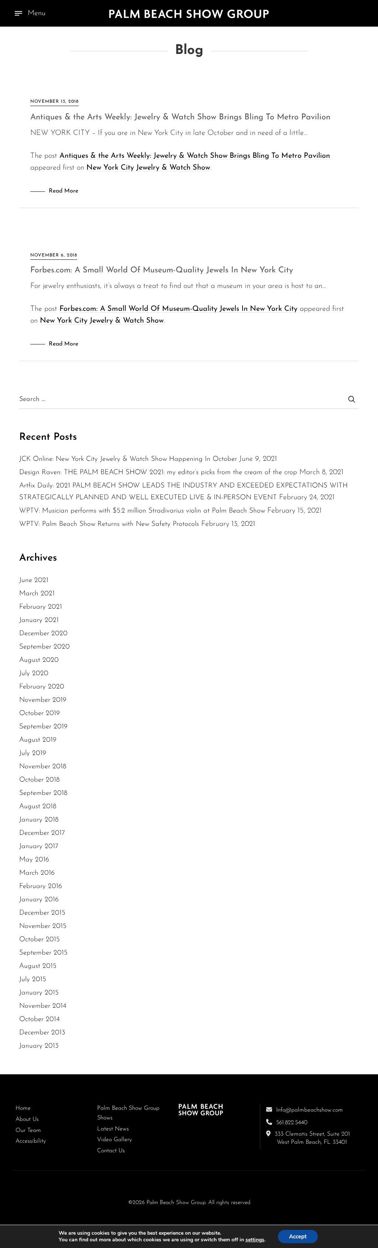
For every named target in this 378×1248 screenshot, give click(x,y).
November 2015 (42, 926)
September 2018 (43, 793)
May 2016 (34, 859)
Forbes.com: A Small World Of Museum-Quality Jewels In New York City (161, 270)
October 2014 (39, 1019)
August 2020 (39, 660)
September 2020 (44, 646)
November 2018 (42, 766)
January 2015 (39, 992)
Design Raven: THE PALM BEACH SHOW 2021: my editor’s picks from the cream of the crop (158, 472)
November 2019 (42, 700)
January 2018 (39, 819)
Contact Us (111, 1151)
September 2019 (43, 726)
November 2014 (42, 1006)
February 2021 (40, 607)
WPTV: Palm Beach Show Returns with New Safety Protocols (109, 524)
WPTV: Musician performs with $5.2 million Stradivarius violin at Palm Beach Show (142, 510)
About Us (27, 1119)
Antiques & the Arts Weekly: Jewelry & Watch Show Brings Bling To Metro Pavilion (180, 117)
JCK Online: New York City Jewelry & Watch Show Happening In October (128, 459)
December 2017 (42, 833)
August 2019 (37, 740)
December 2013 (42, 1032)
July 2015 (32, 979)
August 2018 (37, 806)
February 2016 (40, 886)
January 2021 (39, 620)
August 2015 (37, 966)
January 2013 (39, 1046)
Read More (63, 191)
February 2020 (41, 686)
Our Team (28, 1130)
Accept (298, 1236)
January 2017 (38, 846)
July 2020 (33, 673)
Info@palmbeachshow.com (309, 1110)
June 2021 (33, 580)
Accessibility (31, 1141)
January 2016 (39, 899)
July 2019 (32, 753)
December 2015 (42, 913)
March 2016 (37, 873)
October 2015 (39, 939)
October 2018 (39, 779)
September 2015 (43, 952)
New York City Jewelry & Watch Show (148, 167)
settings (254, 1240)
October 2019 (39, 713)
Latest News (113, 1129)
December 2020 (43, 633)
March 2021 (37, 593)
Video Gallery (114, 1140)
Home (23, 1108)
